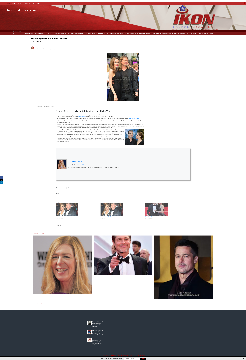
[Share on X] (1, 180)
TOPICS (19, 3)
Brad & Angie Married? (149, 216)
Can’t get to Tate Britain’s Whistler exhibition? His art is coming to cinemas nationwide (101, 33)
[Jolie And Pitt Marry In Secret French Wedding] (77, 209)
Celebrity (58, 225)
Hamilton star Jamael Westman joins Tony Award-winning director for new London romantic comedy (61, 33)
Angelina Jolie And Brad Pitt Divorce (108, 216)
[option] (101, 33)
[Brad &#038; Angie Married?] (167, 209)
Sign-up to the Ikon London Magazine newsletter (112, 358)
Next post (207, 303)
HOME (13, 3)
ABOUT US (27, 3)
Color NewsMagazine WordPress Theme (128, 355)
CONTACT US (36, 3)
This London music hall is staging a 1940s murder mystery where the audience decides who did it (140, 33)
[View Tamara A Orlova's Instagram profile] (69, 167)
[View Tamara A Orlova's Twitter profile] (69, 161)
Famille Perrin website (134, 118)
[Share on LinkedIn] (1, 182)
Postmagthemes (142, 355)
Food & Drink (63, 225)
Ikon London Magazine (21, 10)
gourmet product (82, 116)
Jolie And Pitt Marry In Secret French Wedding (65, 216)
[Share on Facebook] (1, 177)
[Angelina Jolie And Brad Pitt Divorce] (122, 209)
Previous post (39, 303)
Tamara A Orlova (38, 46)
